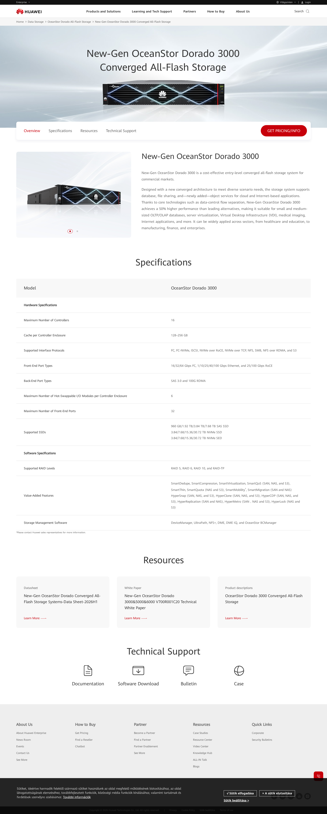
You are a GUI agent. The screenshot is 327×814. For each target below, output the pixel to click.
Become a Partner (144, 732)
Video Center (200, 746)
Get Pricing (81, 732)
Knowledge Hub (202, 752)
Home (20, 21)
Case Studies (200, 732)
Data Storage (36, 21)
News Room (23, 739)
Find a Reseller (84, 739)
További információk (77, 797)
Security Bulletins (262, 739)
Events (20, 746)
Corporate (258, 732)
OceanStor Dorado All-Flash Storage (69, 21)
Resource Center (202, 739)
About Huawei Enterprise (31, 732)
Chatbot (80, 746)
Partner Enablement (146, 746)
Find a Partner (142, 739)
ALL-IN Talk (200, 759)
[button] (70, 231)
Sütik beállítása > (236, 800)
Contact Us (22, 752)
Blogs (196, 766)
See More (21, 759)
